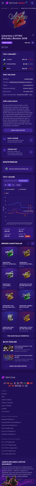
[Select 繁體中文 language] (13, 385)
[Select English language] (4, 383)
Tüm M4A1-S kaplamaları (9, 448)
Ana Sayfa (4, 8)
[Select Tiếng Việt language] (31, 383)
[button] (10, 257)
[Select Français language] (14, 383)
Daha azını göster (18, 130)
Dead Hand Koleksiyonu (9, 425)
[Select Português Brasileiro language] (24, 383)
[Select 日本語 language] (16, 385)
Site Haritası (5, 411)
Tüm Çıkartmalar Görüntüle (18, 336)
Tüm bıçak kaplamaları (8, 454)
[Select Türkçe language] (28, 383)
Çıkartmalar (14, 8)
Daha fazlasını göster (18, 366)
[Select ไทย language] (23, 385)
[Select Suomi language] (26, 385)
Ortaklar (4, 408)
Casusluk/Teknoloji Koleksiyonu (11, 422)
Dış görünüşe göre (11, 180)
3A (13, 185)
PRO (3, 397)
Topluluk (4, 394)
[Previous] (28, 243)
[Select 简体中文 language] (9, 385)
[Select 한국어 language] (19, 385)
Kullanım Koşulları (7, 403)
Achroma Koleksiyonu (8, 431)
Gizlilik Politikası (6, 400)
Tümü (18, 185)
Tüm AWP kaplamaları (8, 451)
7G (5, 185)
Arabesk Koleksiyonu (8, 419)
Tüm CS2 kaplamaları (8, 442)
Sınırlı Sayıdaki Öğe (7, 428)
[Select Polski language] (21, 383)
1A (9, 185)
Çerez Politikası (6, 405)
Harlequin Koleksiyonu (8, 434)
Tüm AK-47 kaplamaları (8, 445)
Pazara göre (23, 180)
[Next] (33, 243)
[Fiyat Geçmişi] (17, 54)
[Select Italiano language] (18, 383)
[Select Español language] (8, 383)
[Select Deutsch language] (11, 383)
